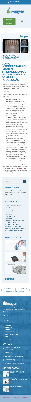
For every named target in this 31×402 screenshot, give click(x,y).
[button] (22, 21)
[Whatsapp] (12, 279)
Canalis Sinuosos (17, 386)
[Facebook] (6, 279)
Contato (7, 339)
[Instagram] (9, 279)
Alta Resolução (10, 332)
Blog (6, 336)
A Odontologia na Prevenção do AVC (17, 372)
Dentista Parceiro (11, 334)
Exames (7, 329)
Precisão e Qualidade (18, 379)
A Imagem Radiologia (8, 326)
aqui (21, 168)
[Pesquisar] (24, 181)
